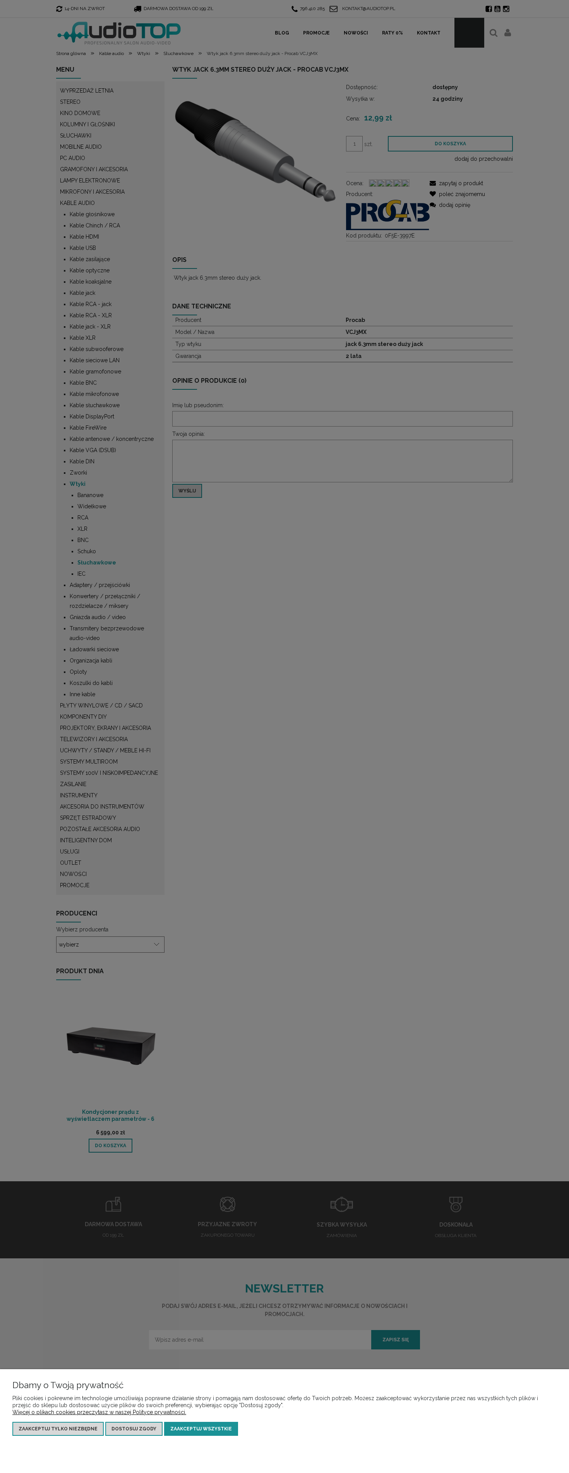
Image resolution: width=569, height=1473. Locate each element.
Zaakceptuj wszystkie (201, 1429)
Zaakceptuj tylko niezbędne (58, 1429)
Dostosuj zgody (133, 1429)
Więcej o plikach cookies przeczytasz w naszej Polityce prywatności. (99, 1412)
